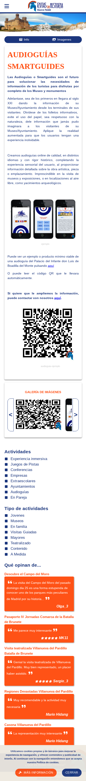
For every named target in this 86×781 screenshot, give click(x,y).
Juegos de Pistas (25, 464)
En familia (19, 527)
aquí (51, 265)
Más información (38, 772)
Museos (17, 521)
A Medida (18, 554)
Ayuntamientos (23, 486)
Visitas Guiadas (24, 532)
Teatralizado (20, 543)
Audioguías (20, 492)
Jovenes (17, 515)
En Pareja (19, 497)
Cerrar (71, 772)
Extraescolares (23, 481)
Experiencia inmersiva (29, 459)
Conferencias (21, 470)
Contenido (19, 548)
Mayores (18, 538)
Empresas (19, 475)
